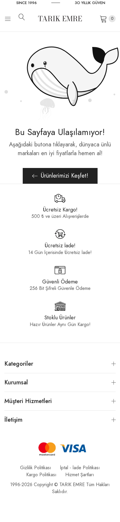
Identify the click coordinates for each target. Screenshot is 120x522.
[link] (40, 3)
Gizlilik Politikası (35, 467)
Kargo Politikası (41, 474)
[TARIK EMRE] (60, 18)
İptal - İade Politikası (80, 467)
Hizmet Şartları (79, 474)
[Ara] (24, 17)
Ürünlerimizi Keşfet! (64, 175)
